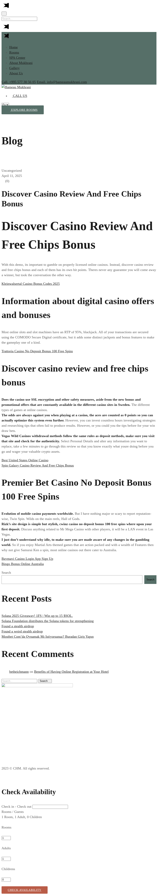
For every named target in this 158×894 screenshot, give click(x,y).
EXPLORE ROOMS (24, 109)
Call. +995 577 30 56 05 (19, 82)
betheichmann (19, 672)
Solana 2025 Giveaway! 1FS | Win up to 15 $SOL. (37, 616)
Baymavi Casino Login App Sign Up (27, 559)
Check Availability (24, 889)
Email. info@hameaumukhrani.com (62, 82)
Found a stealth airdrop (18, 626)
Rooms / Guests (13, 812)
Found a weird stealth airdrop (22, 631)
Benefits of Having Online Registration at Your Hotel (71, 672)
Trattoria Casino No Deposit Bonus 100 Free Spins (37, 351)
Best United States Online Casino (25, 460)
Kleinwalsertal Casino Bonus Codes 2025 (31, 284)
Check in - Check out (16, 806)
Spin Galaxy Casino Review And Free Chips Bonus (38, 465)
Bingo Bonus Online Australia (23, 564)
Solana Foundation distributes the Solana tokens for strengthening (48, 621)
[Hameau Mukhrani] (16, 87)
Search (6, 572)
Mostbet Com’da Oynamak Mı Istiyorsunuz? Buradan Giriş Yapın (48, 636)
